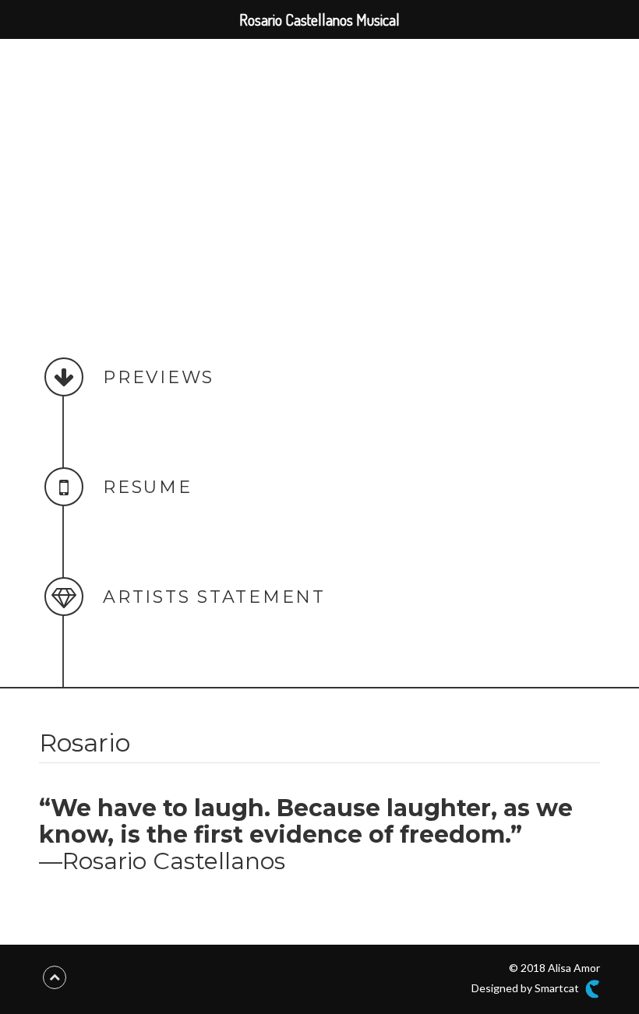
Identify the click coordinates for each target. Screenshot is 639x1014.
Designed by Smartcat (526, 988)
